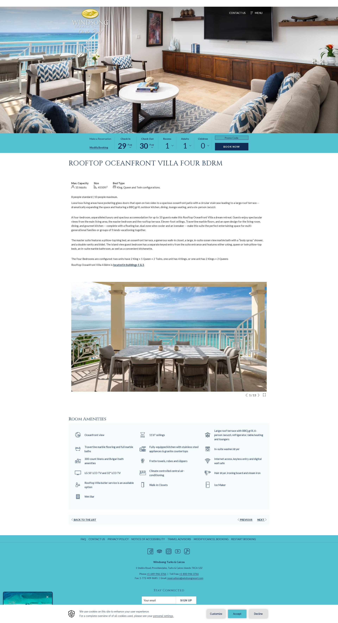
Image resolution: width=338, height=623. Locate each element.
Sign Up (186, 600)
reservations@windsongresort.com (185, 578)
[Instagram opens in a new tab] (168, 551)
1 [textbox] (167, 145)
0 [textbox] (203, 145)
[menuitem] (237, 13)
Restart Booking (243, 539)
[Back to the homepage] (90, 22)
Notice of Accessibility (148, 539)
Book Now (231, 146)
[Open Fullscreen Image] (264, 394)
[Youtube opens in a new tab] (178, 551)
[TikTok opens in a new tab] (187, 551)
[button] (125, 143)
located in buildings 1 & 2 (128, 264)
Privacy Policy (118, 539)
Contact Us (97, 539)
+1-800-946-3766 (189, 574)
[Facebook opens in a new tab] (150, 551)
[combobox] (167, 145)
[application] (169, 614)
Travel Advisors (179, 539)
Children (203, 138)
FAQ (83, 539)
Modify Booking (99, 147)
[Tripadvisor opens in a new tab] (159, 551)
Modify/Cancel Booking (211, 539)
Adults (185, 138)
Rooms (167, 138)
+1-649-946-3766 (156, 574)
